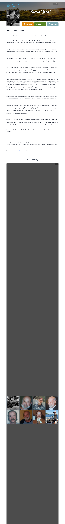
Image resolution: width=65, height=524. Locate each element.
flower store (34, 150)
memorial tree (18, 150)
